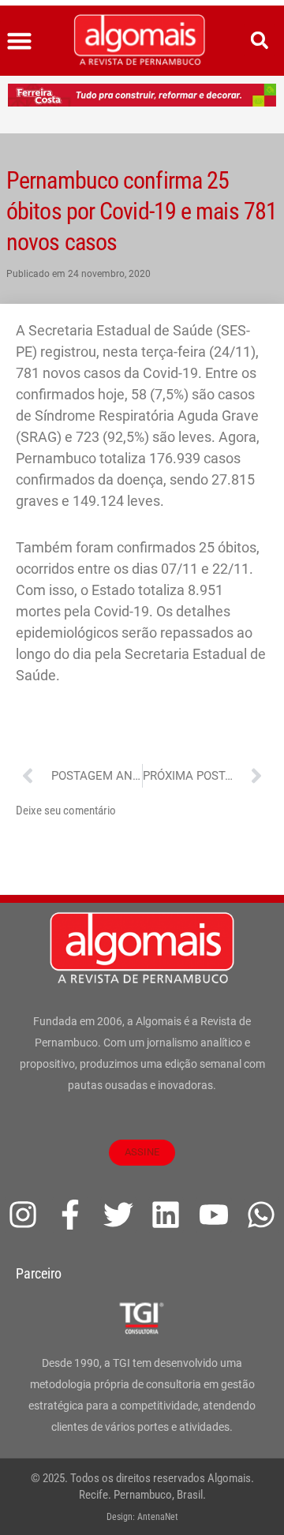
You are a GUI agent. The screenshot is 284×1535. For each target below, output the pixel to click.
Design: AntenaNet (142, 1516)
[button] (19, 41)
